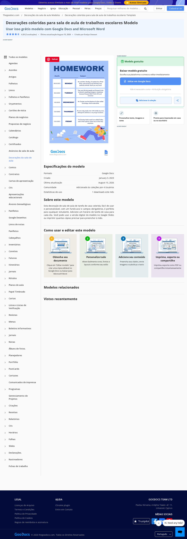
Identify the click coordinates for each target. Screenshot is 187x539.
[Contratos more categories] (5, 174)
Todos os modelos (18, 57)
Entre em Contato (63, 509)
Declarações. (15, 452)
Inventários (14, 244)
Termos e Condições (24, 509)
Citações (13, 405)
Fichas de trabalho (18, 466)
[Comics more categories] (5, 168)
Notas (12, 341)
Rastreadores (15, 459)
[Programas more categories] (5, 389)
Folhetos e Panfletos (19, 97)
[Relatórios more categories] (5, 419)
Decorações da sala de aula (20, 159)
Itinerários (14, 264)
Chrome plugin (62, 505)
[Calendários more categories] (5, 131)
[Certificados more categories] (5, 144)
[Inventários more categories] (5, 245)
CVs (10, 187)
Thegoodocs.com (11, 15)
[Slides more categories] (5, 446)
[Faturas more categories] (5, 258)
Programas (14, 389)
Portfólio (13, 362)
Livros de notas (16, 224)
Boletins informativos (20, 328)
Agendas (13, 63)
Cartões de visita (17, 110)
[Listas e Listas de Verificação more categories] (5, 305)
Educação (63, 8)
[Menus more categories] (5, 322)
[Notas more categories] (5, 342)
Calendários (15, 130)
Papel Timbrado (17, 291)
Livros (12, 90)
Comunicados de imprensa (22, 382)
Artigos (12, 76)
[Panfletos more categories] (5, 211)
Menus (12, 321)
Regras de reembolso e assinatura (31, 522)
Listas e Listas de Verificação (17, 307)
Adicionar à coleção (147, 100)
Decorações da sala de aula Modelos (42, 15)
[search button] (145, 8)
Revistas (13, 315)
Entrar (159, 8)
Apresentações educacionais (16, 196)
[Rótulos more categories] (5, 278)
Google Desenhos (17, 217)
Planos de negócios (18, 117)
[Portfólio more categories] (5, 362)
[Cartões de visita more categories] (5, 111)
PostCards (14, 368)
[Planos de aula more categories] (5, 285)
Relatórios (14, 419)
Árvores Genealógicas (20, 204)
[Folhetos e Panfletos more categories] (5, 97)
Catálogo (13, 137)
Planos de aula (16, 285)
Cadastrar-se (175, 8)
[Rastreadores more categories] (5, 460)
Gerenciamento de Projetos (18, 397)
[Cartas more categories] (5, 299)
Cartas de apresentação (21, 180)
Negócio (42, 8)
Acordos (13, 70)
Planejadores (15, 355)
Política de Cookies (24, 518)
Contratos (14, 174)
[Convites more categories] (5, 251)
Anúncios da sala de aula (21, 150)
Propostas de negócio (20, 124)
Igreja (53, 8)
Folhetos (13, 83)
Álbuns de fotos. (17, 348)
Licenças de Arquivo (24, 505)
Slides (12, 446)
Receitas (13, 412)
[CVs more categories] (5, 188)
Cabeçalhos (14, 237)
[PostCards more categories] (5, 369)
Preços (98, 8)
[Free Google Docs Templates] (11, 8)
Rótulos (13, 278)
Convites (13, 251)
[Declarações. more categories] (5, 453)
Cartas (12, 298)
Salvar (54, 59)
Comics (12, 167)
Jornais (12, 271)
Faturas (13, 258)
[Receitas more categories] (5, 412)
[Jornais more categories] (5, 272)
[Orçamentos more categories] (5, 104)
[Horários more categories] (5, 433)
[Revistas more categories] (5, 315)
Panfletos (13, 210)
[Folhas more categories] (5, 439)
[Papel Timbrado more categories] (5, 292)
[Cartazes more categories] (5, 376)
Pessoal (76, 8)
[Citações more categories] (5, 406)
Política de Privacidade (26, 513)
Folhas (12, 439)
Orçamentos (15, 103)
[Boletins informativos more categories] (5, 329)
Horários (13, 432)
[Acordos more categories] (5, 70)
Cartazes (13, 375)
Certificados (15, 144)
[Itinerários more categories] (5, 265)
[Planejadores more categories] (5, 356)
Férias (87, 8)
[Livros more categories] (5, 90)
